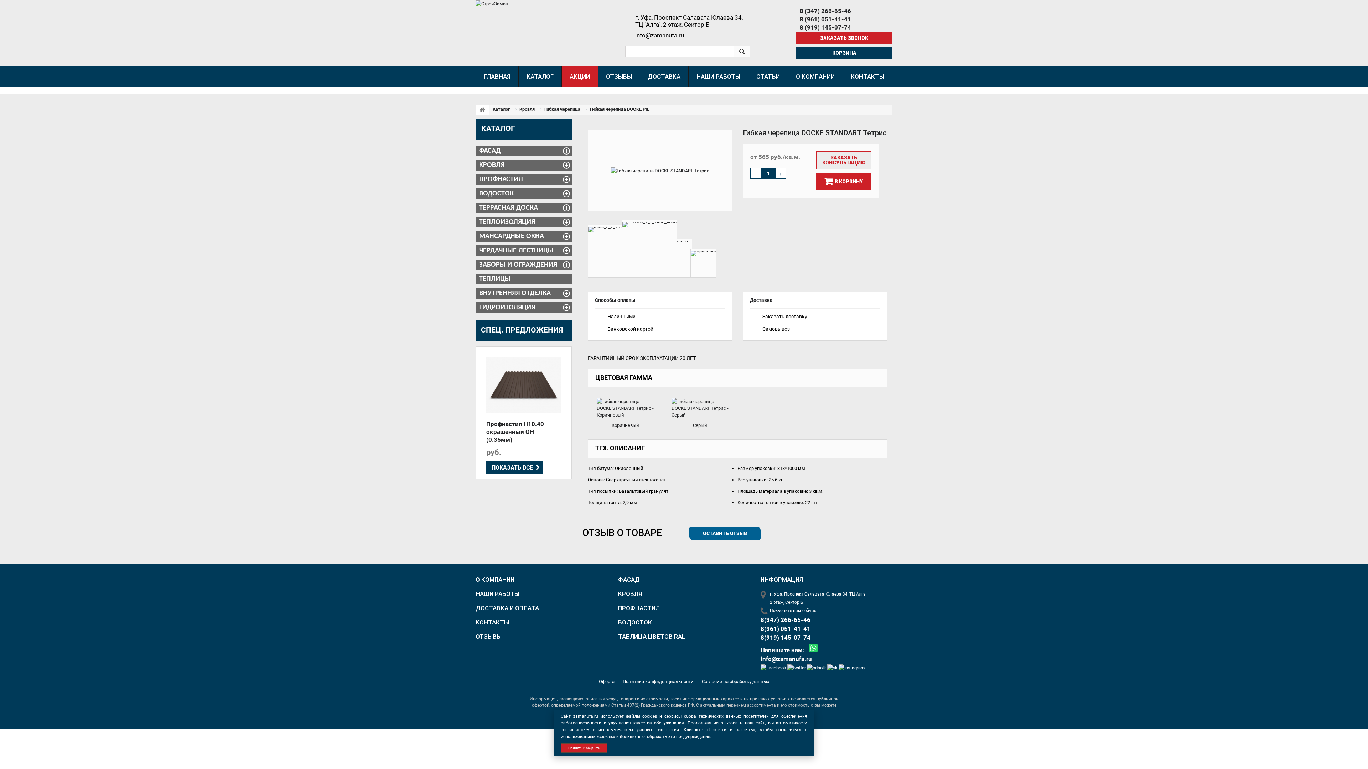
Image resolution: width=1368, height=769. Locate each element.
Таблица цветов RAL (651, 636)
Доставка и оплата (507, 608)
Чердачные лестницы (516, 250)
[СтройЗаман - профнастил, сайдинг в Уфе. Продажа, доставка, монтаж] (492, 3)
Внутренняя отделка (515, 293)
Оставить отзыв (725, 533)
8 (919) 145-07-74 (825, 27)
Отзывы (489, 636)
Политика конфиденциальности (659, 681)
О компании (495, 579)
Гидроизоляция (507, 307)
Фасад (490, 151)
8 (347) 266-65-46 (825, 11)
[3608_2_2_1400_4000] (613, 251)
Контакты (492, 622)
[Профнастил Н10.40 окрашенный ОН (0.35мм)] (523, 385)
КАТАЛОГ (498, 128)
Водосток (496, 193)
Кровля (491, 165)
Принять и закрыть (584, 748)
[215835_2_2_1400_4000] (649, 249)
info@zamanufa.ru (786, 659)
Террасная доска (508, 207)
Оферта (607, 681)
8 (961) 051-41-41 (825, 19)
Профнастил (501, 179)
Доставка (761, 300)
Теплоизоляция (507, 222)
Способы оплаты (615, 300)
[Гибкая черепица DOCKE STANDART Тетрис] (660, 170)
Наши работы (497, 593)
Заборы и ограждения (518, 264)
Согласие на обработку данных (735, 681)
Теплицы (495, 279)
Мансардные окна (511, 236)
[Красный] (703, 263)
